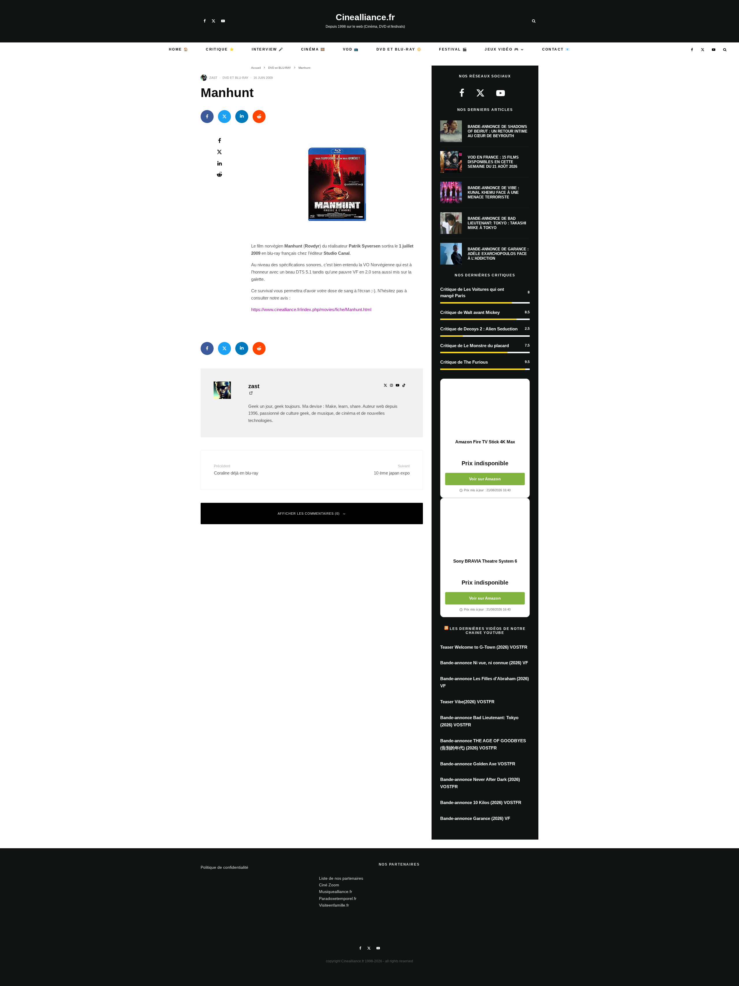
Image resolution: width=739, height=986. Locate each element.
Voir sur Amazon (485, 479)
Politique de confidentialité (224, 867)
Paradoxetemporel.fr (338, 898)
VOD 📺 (351, 49)
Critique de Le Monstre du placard (474, 345)
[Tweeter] (224, 116)
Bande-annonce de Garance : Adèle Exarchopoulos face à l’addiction (498, 253)
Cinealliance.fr (365, 17)
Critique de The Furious (464, 362)
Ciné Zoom (329, 885)
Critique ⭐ (220, 49)
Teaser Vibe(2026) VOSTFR (467, 701)
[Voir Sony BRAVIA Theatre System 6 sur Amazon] (485, 528)
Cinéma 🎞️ (313, 49)
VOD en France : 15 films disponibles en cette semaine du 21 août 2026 (493, 161)
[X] (213, 21)
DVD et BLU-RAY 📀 (399, 49)
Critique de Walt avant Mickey (470, 312)
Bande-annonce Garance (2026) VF (475, 818)
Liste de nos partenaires (341, 878)
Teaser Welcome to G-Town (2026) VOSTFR (483, 647)
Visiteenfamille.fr (334, 905)
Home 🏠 (179, 49)
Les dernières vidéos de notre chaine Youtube (487, 631)
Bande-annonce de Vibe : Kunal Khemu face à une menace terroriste (493, 192)
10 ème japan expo (392, 469)
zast (213, 77)
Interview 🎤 (267, 49)
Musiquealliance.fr (335, 891)
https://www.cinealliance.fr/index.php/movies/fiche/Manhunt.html (311, 309)
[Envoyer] (259, 116)
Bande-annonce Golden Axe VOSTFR (477, 763)
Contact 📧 (556, 49)
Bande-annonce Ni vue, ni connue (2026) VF (484, 662)
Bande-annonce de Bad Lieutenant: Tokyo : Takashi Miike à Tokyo (497, 223)
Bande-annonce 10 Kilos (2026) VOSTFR (480, 802)
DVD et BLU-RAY (235, 77)
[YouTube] (223, 21)
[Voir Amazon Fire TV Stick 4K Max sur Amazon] (485, 409)
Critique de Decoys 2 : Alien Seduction (479, 328)
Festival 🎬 (453, 49)
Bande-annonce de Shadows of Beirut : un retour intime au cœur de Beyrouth (497, 131)
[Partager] (207, 116)
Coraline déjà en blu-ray (236, 469)
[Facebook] (205, 21)
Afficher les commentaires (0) (309, 513)
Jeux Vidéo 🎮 (502, 49)
